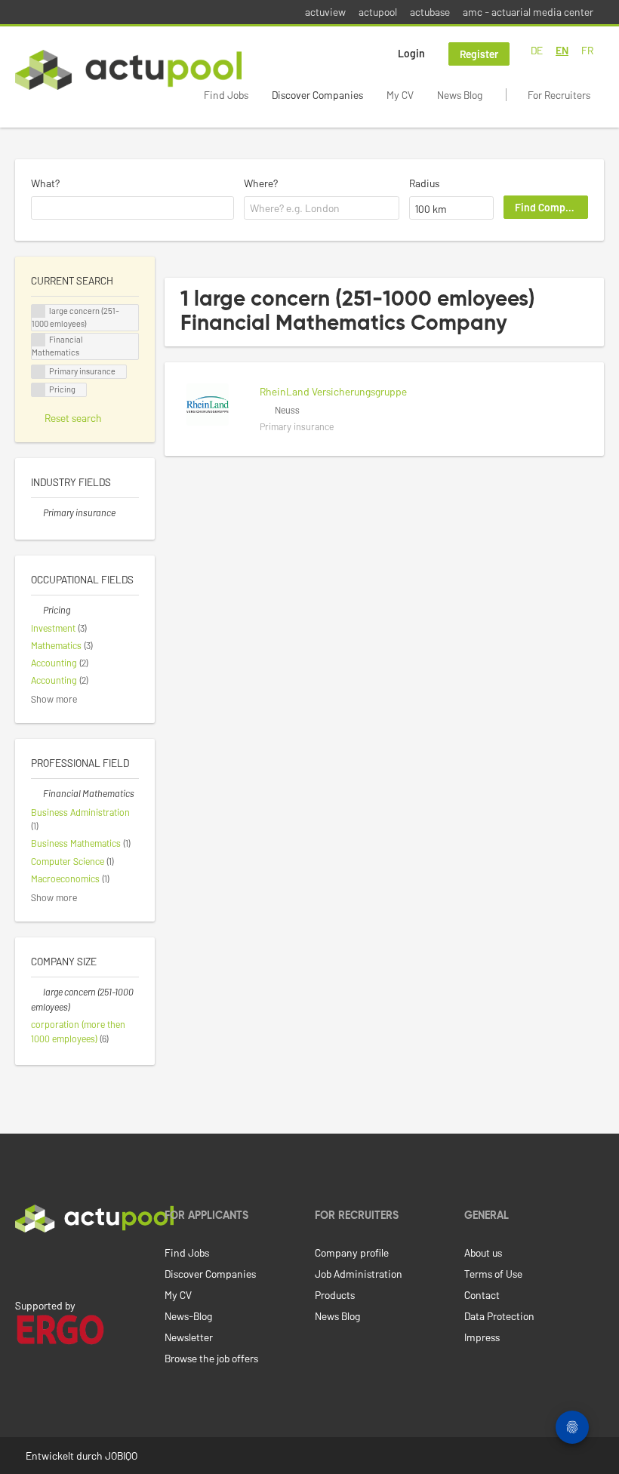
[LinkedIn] (23, 1264)
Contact (482, 1294)
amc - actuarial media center (528, 11)
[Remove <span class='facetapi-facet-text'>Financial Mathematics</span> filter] (38, 340)
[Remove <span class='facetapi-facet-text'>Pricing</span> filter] (38, 389)
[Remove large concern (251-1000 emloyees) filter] (37, 992)
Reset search (73, 417)
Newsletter (189, 1337)
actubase (430, 11)
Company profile (352, 1252)
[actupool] (128, 70)
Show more (54, 699)
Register (479, 54)
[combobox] (132, 208)
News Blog (459, 94)
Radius (424, 183)
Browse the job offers (211, 1358)
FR (587, 50)
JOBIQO (121, 1455)
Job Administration (358, 1273)
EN (562, 50)
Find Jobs (226, 94)
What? (45, 183)
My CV (400, 94)
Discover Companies (317, 94)
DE (537, 50)
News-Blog (188, 1315)
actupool (378, 11)
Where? (261, 183)
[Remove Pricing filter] (37, 610)
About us (483, 1252)
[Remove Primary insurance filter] (37, 512)
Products (335, 1294)
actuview (325, 11)
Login (411, 53)
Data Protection (499, 1315)
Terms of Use (493, 1273)
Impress (482, 1337)
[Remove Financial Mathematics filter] (37, 793)
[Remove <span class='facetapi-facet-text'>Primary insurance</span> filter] (38, 371)
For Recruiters (559, 94)
